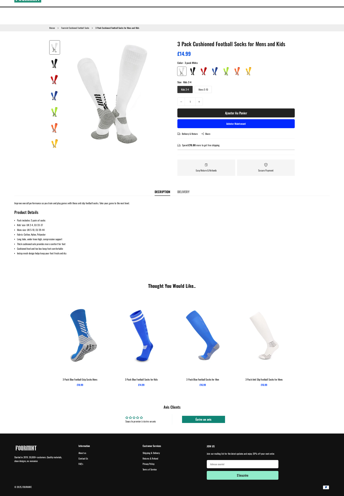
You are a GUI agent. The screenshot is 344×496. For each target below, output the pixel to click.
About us (82, 453)
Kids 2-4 (185, 89)
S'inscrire (242, 475)
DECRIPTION (162, 191)
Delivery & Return (189, 134)
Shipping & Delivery (151, 453)
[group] (115, 94)
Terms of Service (150, 469)
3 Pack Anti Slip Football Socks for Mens (264, 379)
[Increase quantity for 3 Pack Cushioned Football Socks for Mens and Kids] (199, 102)
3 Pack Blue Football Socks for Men (202, 379)
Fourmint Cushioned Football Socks (75, 27)
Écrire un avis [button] (203, 419)
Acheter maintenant (236, 123)
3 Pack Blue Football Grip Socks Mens (80, 379)
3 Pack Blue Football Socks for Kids (141, 379)
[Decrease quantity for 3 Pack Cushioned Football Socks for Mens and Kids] (181, 102)
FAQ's (80, 464)
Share (207, 134)
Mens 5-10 (203, 89)
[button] (160, 93)
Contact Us (83, 458)
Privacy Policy (148, 464)
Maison (52, 27)
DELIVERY (183, 191)
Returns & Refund (150, 458)
